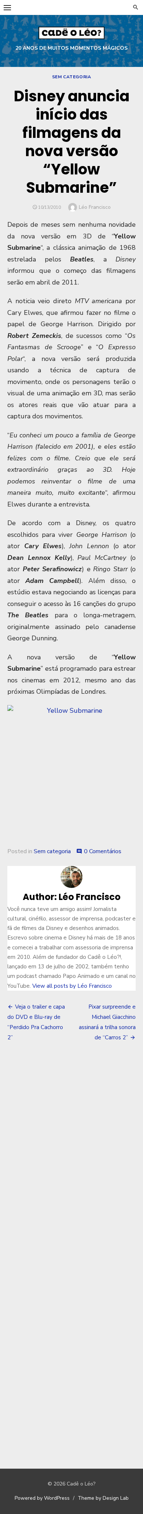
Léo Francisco (95, 207)
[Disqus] (71, 1155)
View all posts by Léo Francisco (72, 986)
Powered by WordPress (42, 1498)
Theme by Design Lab (103, 1498)
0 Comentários (102, 851)
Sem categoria (71, 77)
